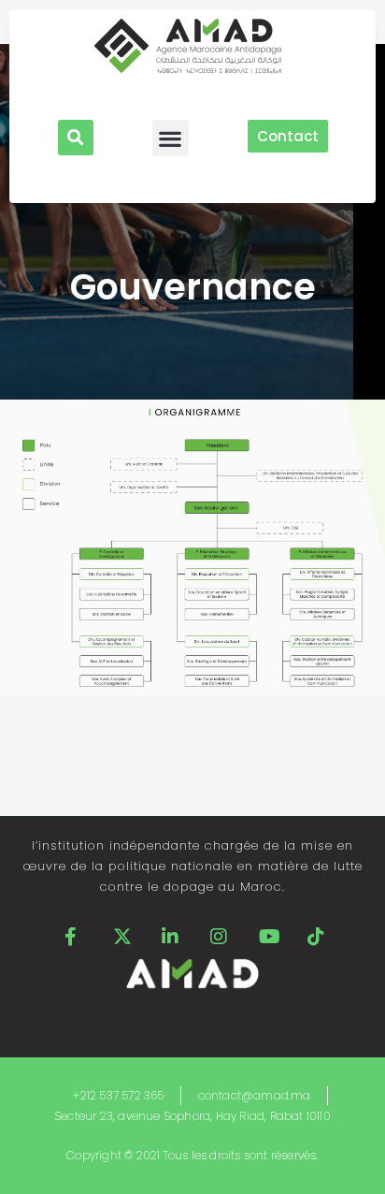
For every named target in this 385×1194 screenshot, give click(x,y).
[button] (75, 137)
